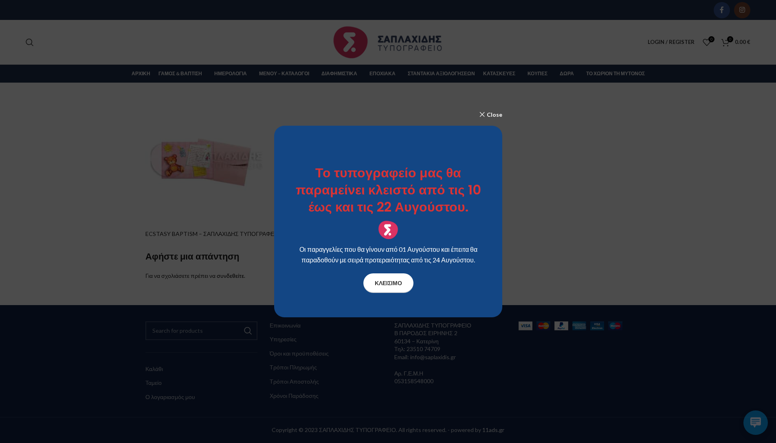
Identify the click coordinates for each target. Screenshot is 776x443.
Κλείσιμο (388, 282)
